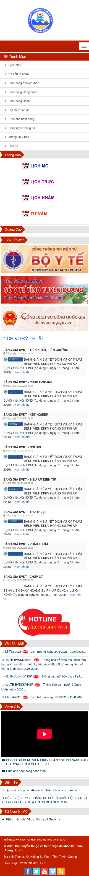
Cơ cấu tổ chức (18, 73)
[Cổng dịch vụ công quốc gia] (44, 318)
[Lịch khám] (44, 198)
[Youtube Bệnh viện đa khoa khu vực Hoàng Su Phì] (44, 870)
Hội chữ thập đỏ (18, 110)
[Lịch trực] (44, 182)
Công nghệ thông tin (21, 128)
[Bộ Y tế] (44, 259)
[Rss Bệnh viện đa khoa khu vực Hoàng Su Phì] (61, 870)
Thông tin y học (18, 137)
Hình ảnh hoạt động (21, 119)
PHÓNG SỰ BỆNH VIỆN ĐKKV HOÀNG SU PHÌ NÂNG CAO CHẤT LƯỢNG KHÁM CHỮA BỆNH (44, 762)
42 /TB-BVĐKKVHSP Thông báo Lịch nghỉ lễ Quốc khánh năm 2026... (41, 686)
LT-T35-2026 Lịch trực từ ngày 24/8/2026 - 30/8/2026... (45, 651)
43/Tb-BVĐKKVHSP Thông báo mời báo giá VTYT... (44, 676)
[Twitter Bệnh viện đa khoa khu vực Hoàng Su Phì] (36, 870)
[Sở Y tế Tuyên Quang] (44, 289)
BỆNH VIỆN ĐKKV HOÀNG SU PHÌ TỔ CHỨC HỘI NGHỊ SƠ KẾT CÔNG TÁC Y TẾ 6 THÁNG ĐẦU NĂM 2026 (44, 800)
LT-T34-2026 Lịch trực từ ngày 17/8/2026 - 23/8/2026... (45, 697)
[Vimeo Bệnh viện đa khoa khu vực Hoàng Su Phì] (52, 870)
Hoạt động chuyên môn (23, 83)
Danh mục (17, 56)
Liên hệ (13, 146)
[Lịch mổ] (44, 166)
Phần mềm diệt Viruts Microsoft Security (32, 819)
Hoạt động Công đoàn (22, 92)
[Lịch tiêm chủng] (44, 214)
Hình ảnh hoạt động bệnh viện (25, 771)
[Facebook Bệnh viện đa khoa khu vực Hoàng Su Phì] (28, 870)
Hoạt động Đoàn (19, 101)
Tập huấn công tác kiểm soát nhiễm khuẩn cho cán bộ (41, 790)
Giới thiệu (14, 65)
